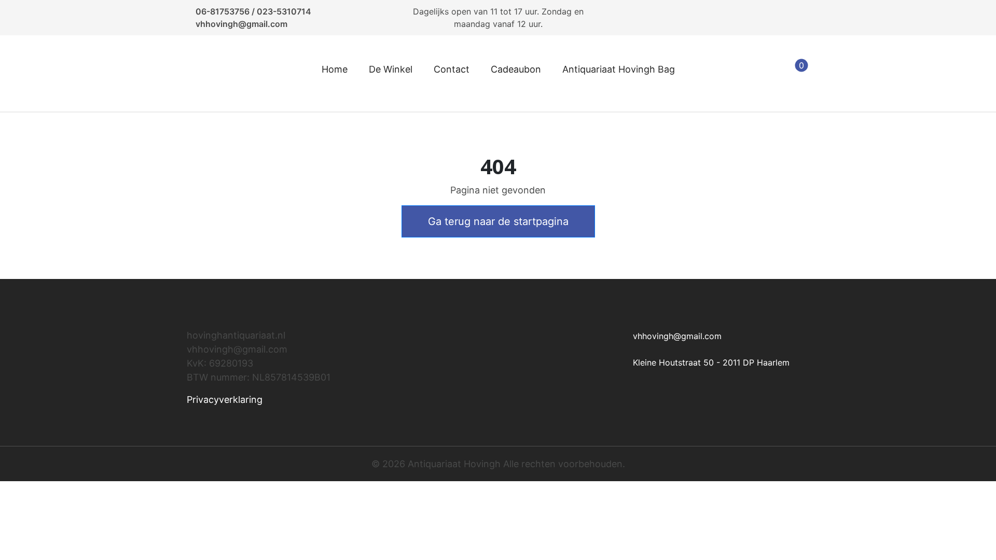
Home (335, 69)
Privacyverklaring (224, 399)
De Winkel (390, 69)
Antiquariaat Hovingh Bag (618, 69)
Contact (451, 69)
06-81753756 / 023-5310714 (253, 11)
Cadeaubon (516, 69)
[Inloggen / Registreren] (744, 73)
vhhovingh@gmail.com (241, 24)
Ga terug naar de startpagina (498, 221)
